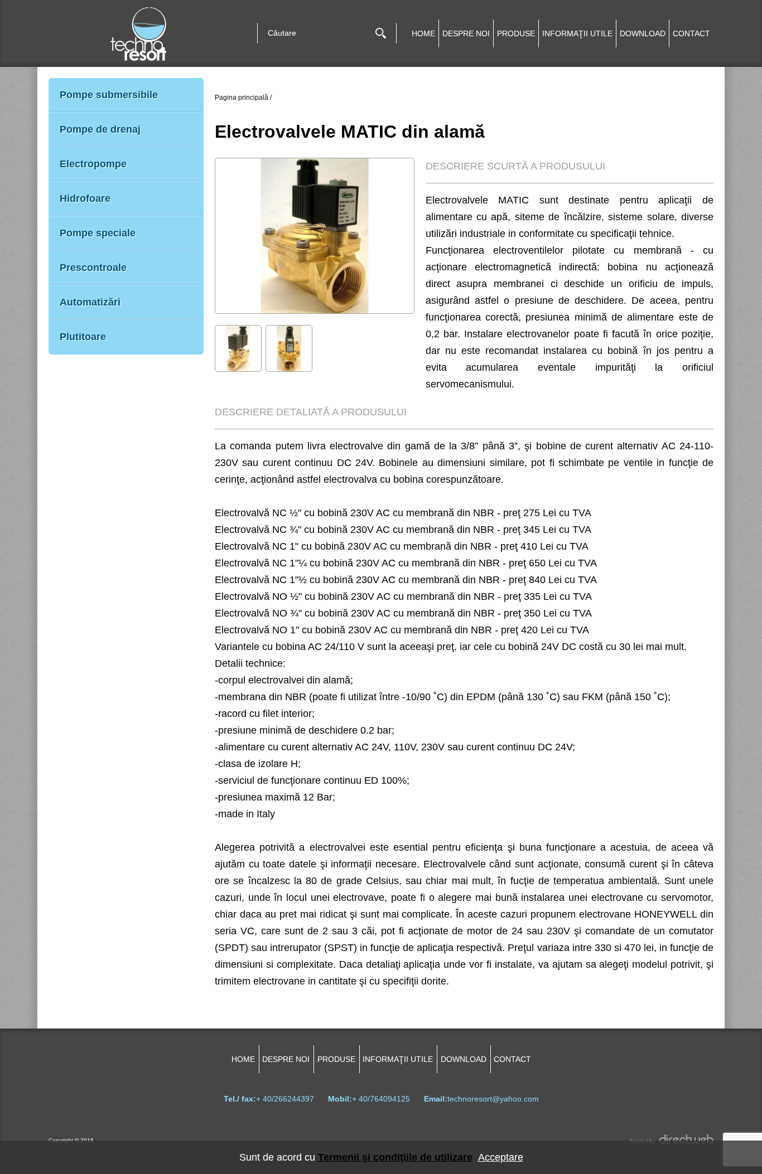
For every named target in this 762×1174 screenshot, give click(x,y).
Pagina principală (241, 97)
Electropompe (93, 163)
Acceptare (500, 1157)
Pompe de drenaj (100, 129)
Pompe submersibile (109, 94)
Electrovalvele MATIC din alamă (350, 132)
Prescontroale (93, 267)
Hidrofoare (85, 198)
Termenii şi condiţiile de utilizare (395, 1157)
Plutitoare (83, 336)
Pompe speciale (98, 233)
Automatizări (90, 302)
